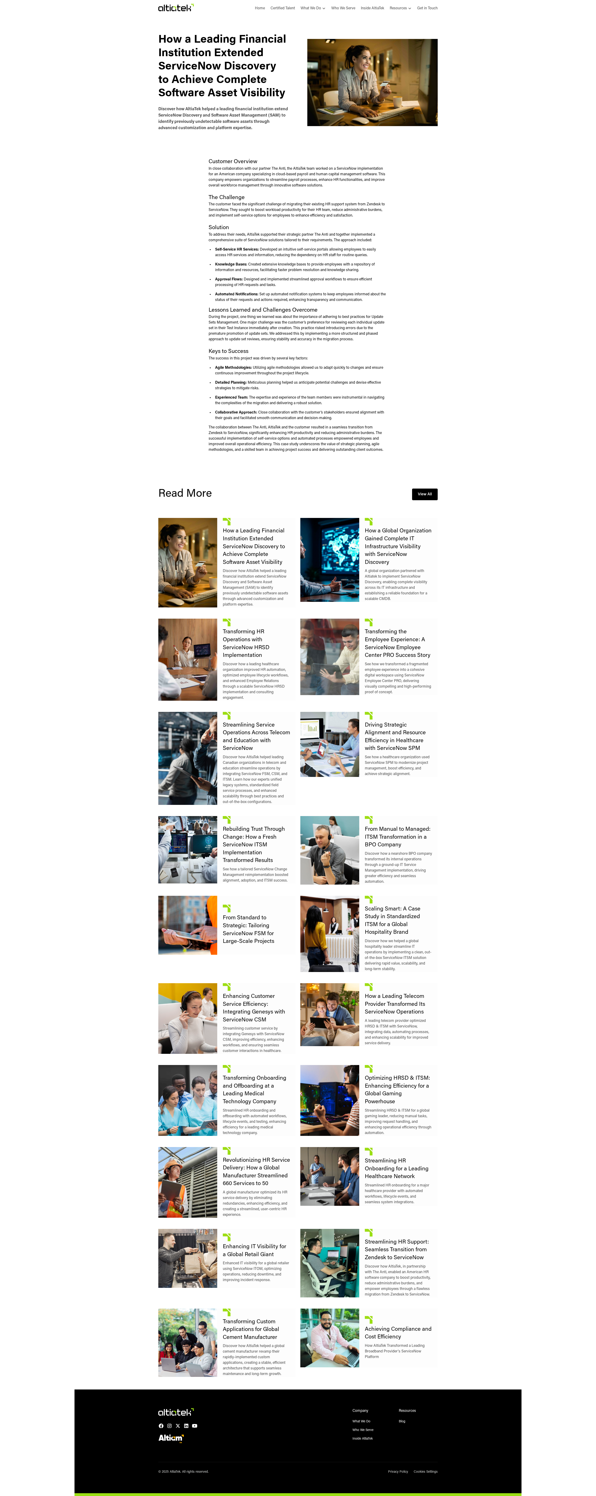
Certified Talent (283, 8)
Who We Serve (343, 8)
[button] (313, 8)
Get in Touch (427, 8)
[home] (176, 8)
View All (425, 494)
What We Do (361, 1421)
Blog (402, 1421)
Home (260, 8)
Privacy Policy (398, 1472)
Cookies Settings (426, 1472)
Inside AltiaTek (372, 8)
